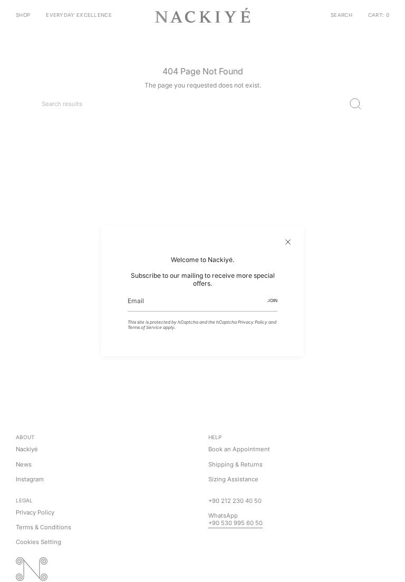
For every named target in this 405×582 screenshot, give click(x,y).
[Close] (288, 242)
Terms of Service (145, 327)
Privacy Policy (252, 322)
